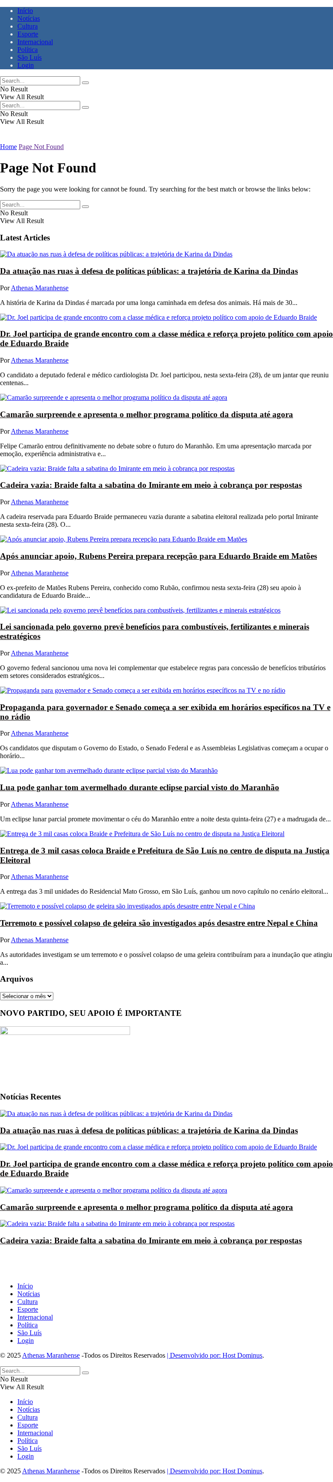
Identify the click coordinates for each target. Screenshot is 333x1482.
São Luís (29, 57)
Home (8, 146)
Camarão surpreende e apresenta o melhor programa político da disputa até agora (146, 414)
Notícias (28, 18)
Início (25, 10)
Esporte (27, 34)
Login (25, 65)
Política (27, 49)
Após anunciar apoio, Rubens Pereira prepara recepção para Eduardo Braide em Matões (158, 556)
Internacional (35, 41)
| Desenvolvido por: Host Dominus (214, 1355)
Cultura (27, 26)
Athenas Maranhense (40, 288)
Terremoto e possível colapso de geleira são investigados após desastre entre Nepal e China (159, 922)
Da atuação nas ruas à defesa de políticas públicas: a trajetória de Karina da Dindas (149, 271)
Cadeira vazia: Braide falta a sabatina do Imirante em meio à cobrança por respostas (151, 485)
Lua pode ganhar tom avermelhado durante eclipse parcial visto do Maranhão (139, 787)
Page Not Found (41, 146)
